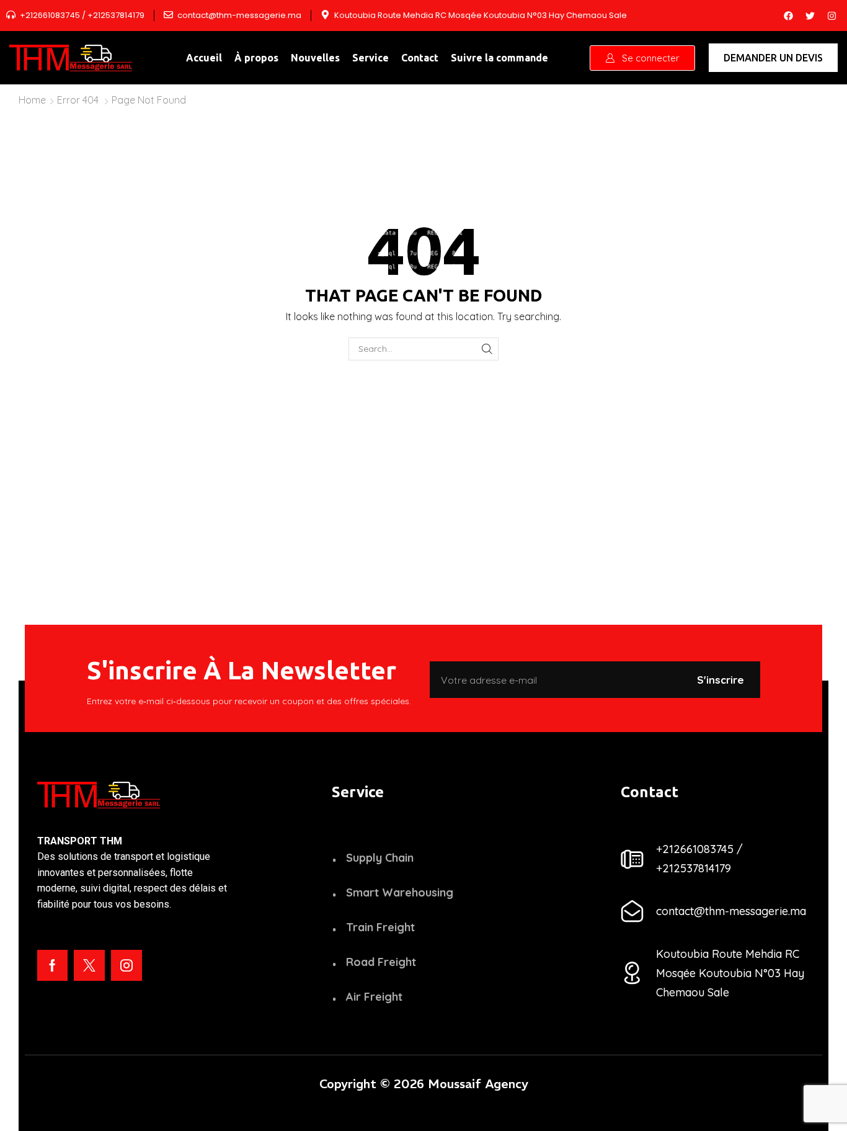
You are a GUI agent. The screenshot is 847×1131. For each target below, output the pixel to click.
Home (32, 100)
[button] (642, 58)
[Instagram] (831, 15)
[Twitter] (809, 15)
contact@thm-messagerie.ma (239, 15)
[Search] (487, 349)
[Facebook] (788, 15)
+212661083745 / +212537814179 (82, 15)
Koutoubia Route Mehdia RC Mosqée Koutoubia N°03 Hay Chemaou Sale (480, 15)
